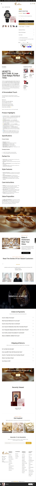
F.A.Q (29, 456)
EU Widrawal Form (31, 460)
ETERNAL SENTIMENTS (26, 86)
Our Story (16, 455)
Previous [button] (4, 17)
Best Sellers (10, 456)
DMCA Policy (30, 474)
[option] (9, 16)
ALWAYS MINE (25, 75)
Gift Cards (10, 470)
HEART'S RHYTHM (18, 408)
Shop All (10, 454)
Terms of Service (31, 471)
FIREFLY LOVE (31, 74)
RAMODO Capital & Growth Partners (24, 471)
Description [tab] (4, 66)
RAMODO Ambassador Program (24, 467)
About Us (16, 453)
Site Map (30, 475)
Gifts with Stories (11, 468)
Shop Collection (18, 61)
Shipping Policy (31, 470)
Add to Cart (31, 484)
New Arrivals (10, 457)
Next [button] (15, 17)
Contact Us (30, 454)
